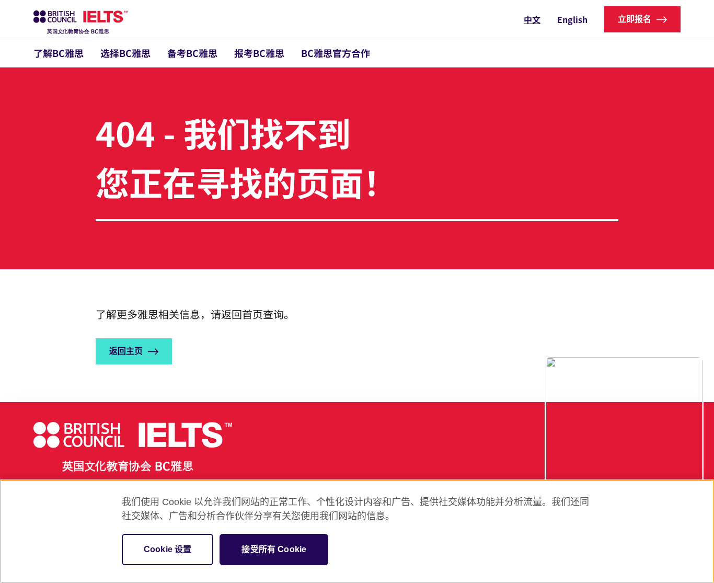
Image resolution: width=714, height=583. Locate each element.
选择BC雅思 (125, 53)
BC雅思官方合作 (335, 53)
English (572, 19)
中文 (532, 19)
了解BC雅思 (58, 53)
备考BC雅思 (192, 53)
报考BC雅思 (259, 53)
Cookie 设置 (167, 549)
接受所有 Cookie (273, 549)
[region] (357, 531)
